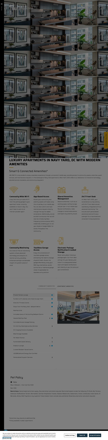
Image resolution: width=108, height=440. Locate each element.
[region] (54, 435)
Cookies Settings (70, 435)
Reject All (82, 435)
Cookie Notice (7, 438)
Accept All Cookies (95, 435)
